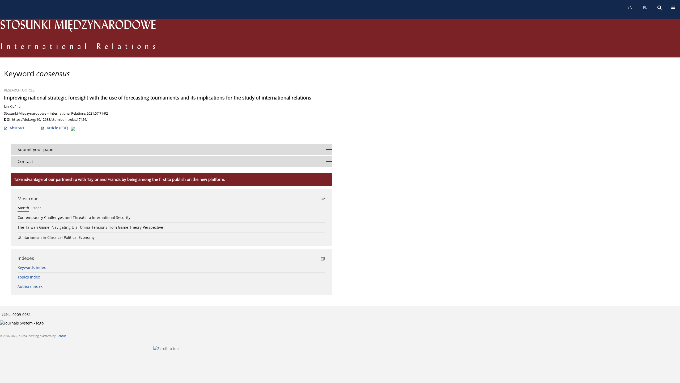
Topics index (29, 277)
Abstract (17, 127)
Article (57, 127)
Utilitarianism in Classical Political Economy (56, 237)
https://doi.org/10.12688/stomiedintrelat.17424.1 (50, 119)
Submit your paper (36, 149)
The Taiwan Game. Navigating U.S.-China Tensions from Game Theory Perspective (90, 227)
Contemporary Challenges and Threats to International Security (74, 217)
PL (645, 7)
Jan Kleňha (12, 106)
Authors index (30, 286)
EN (629, 7)
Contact (25, 161)
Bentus (61, 336)
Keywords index (32, 267)
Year (37, 207)
